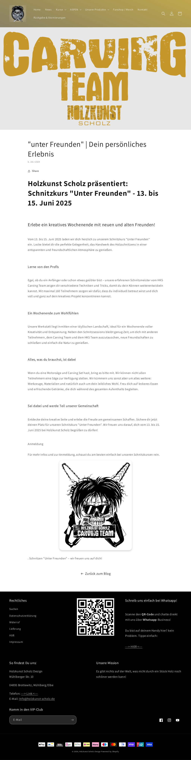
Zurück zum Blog (98, 573)
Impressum (16, 642)
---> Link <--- (29, 693)
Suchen (13, 609)
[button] (61, 9)
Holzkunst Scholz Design (90, 751)
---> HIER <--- (133, 647)
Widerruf (14, 622)
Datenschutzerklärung (22, 615)
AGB (11, 635)
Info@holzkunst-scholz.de (37, 699)
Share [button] (35, 171)
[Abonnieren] (72, 720)
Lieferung (15, 628)
